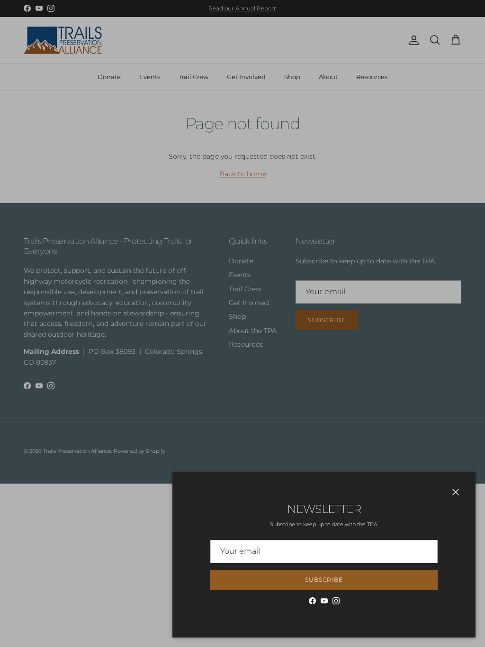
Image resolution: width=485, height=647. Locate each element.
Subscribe (324, 579)
